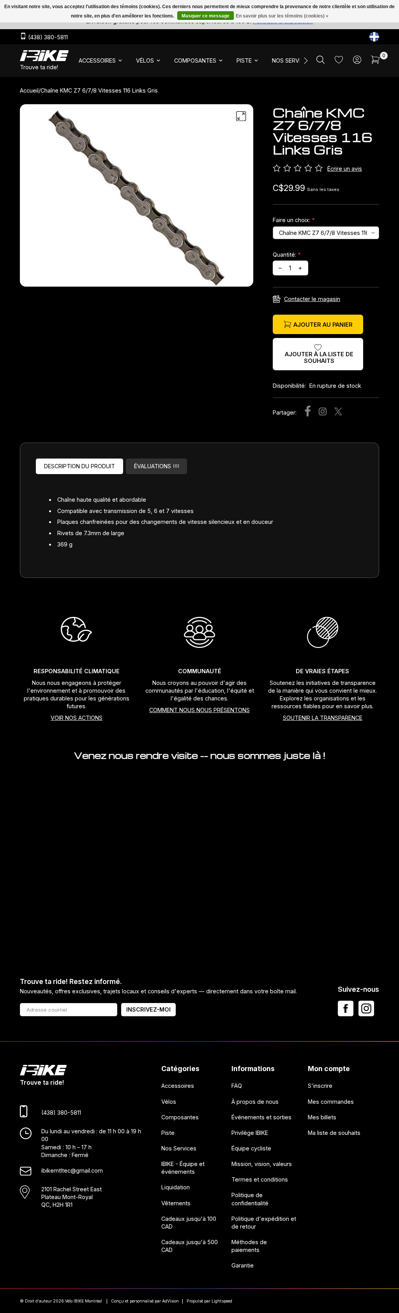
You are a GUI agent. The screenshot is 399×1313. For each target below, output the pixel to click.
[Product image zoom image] (136, 198)
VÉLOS (145, 60)
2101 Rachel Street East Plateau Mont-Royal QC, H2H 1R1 (71, 1197)
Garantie (242, 1265)
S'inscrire (320, 1085)
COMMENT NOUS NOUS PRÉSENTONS (199, 710)
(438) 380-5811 (47, 37)
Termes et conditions (259, 1179)
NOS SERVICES (291, 60)
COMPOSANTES (195, 60)
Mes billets (322, 1117)
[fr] (374, 37)
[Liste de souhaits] (339, 61)
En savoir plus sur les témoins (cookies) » (282, 16)
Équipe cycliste (251, 1148)
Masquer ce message (206, 16)
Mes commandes (331, 1101)
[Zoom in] (241, 116)
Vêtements (176, 1203)
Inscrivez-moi (148, 1009)
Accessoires (177, 1085)
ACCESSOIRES (97, 60)
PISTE (244, 60)
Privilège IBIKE (249, 1132)
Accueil (29, 90)
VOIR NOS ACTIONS (76, 717)
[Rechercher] (320, 61)
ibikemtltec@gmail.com (72, 1170)
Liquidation (175, 1187)
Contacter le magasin (312, 299)
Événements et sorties (261, 1117)
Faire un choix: (293, 220)
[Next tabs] (305, 61)
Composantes (180, 1117)
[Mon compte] (357, 61)
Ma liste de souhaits (334, 1132)
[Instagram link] (366, 1008)
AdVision (170, 1301)
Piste (168, 1132)
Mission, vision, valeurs (261, 1164)
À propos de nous (255, 1101)
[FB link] (345, 1008)
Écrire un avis (344, 168)
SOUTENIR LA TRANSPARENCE (322, 717)
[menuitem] (101, 61)
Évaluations (156, 466)
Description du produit (79, 466)
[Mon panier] (375, 61)
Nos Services (178, 1148)
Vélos (168, 1101)
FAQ (236, 1085)
